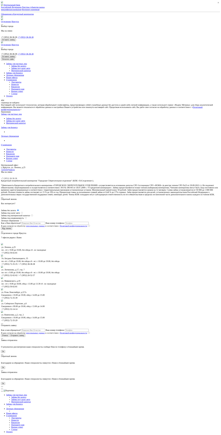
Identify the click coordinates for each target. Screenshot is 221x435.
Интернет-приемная (30, 9)
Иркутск (15, 21)
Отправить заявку (17, 335)
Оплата (9, 96)
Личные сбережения (15, 75)
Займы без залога (18, 66)
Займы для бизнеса (14, 73)
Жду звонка (6, 228)
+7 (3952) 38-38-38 (26, 37)
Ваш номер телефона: (55, 223)
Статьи (14, 94)
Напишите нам (17, 89)
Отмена (5, 335)
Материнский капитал (21, 71)
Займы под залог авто (20, 68)
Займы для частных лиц (16, 64)
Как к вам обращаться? (11, 330)
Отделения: (6, 21)
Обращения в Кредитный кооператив (17, 14)
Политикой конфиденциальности (73, 226)
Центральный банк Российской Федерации (11, 6)
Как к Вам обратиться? (11, 223)
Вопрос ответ (17, 91)
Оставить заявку (8, 40)
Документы (16, 82)
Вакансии (15, 87)
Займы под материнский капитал (16, 215)
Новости (15, 84)
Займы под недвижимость (12, 218)
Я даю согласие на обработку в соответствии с (44, 226)
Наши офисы (12, 77)
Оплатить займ (8, 59)
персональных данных (35, 226)
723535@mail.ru (8, 170)
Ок (3, 351)
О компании (11, 80)
